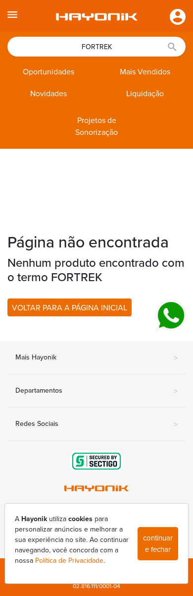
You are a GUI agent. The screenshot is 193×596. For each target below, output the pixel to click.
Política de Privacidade (69, 560)
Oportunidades (48, 72)
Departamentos (96, 391)
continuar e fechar (158, 544)
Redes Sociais (96, 424)
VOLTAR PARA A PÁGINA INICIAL (69, 308)
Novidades (48, 94)
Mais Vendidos (145, 72)
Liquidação (145, 94)
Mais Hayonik (96, 358)
